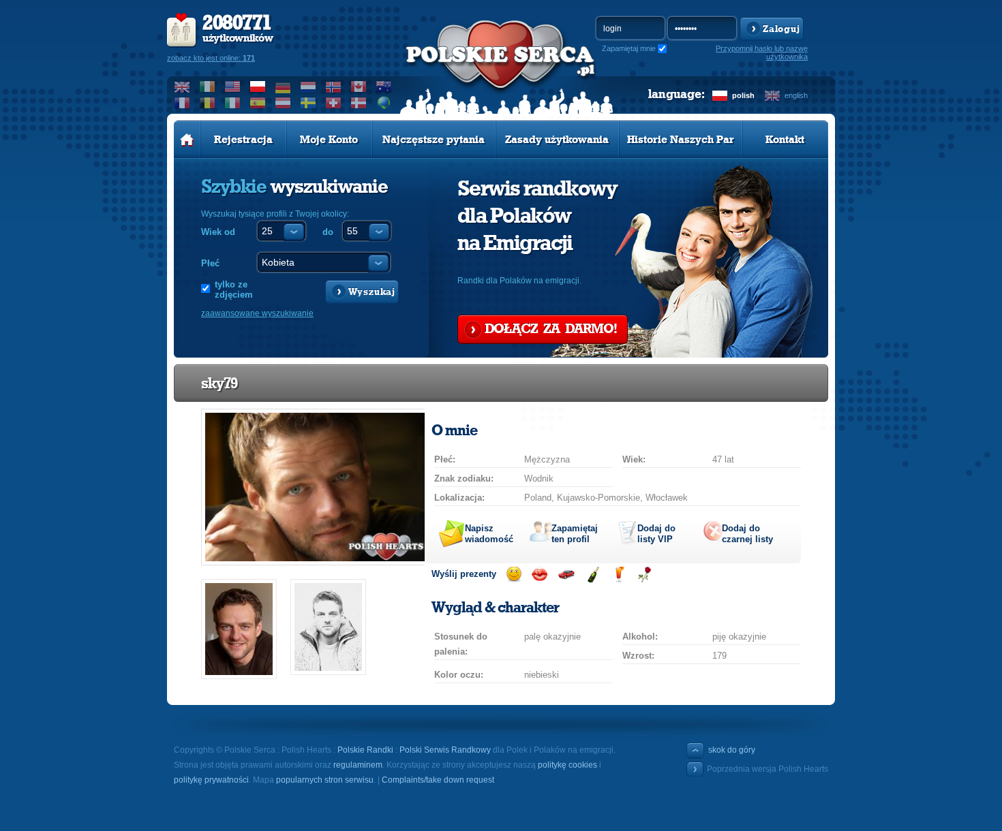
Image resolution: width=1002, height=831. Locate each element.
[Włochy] (232, 103)
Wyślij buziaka (539, 574)
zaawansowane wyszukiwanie (257, 313)
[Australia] (384, 86)
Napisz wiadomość (489, 533)
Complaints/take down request (438, 780)
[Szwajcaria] (333, 103)
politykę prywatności (211, 780)
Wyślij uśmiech (513, 574)
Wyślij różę (644, 574)
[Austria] (283, 103)
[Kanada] (358, 86)
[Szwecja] (308, 103)
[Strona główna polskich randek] (187, 140)
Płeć (210, 263)
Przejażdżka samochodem (566, 574)
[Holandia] (308, 86)
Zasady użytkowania (557, 139)
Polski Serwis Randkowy (445, 750)
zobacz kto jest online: (211, 58)
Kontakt (784, 139)
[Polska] (258, 86)
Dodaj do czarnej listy (747, 533)
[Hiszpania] (258, 103)
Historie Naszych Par (680, 139)
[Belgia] (207, 103)
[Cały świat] (384, 103)
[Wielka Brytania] (182, 86)
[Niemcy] (283, 86)
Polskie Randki (365, 750)
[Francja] (182, 103)
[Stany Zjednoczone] (232, 86)
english (796, 95)
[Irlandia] (207, 86)
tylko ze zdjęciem (234, 289)
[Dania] (358, 103)
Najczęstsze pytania (433, 139)
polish (743, 95)
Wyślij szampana (593, 574)
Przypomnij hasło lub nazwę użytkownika (762, 52)
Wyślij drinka (618, 574)
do (327, 232)
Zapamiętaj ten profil (574, 533)
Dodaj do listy (656, 533)
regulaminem (357, 765)
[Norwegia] (333, 86)
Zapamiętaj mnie (629, 48)
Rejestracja (243, 139)
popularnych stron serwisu (325, 780)
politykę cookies (567, 765)
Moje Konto (329, 139)
